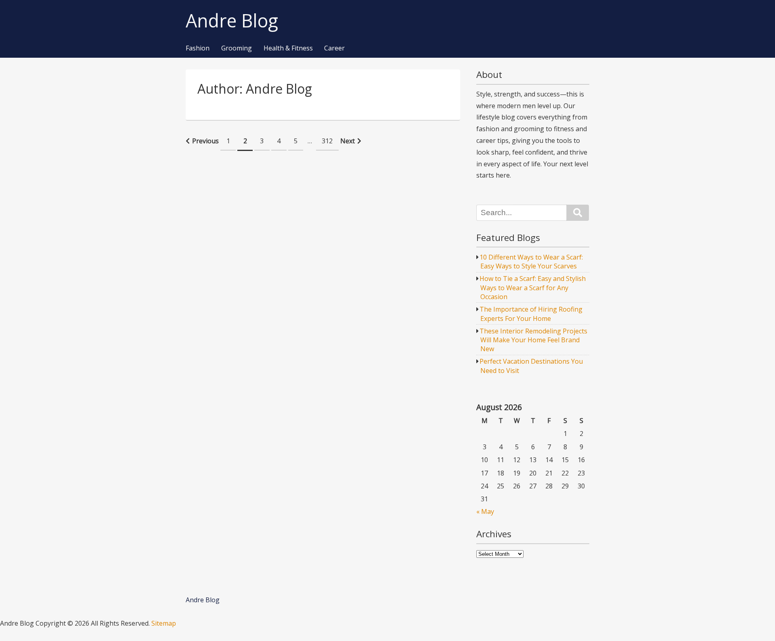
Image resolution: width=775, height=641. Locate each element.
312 (327, 140)
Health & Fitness (288, 48)
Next (347, 140)
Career (334, 48)
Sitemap (163, 623)
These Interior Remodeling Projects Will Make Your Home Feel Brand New (533, 340)
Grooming (236, 48)
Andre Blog (232, 21)
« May (485, 511)
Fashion (197, 48)
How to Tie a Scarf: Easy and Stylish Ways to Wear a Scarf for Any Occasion (533, 287)
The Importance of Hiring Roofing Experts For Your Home (531, 314)
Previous (205, 140)
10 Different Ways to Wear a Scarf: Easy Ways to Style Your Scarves (531, 261)
